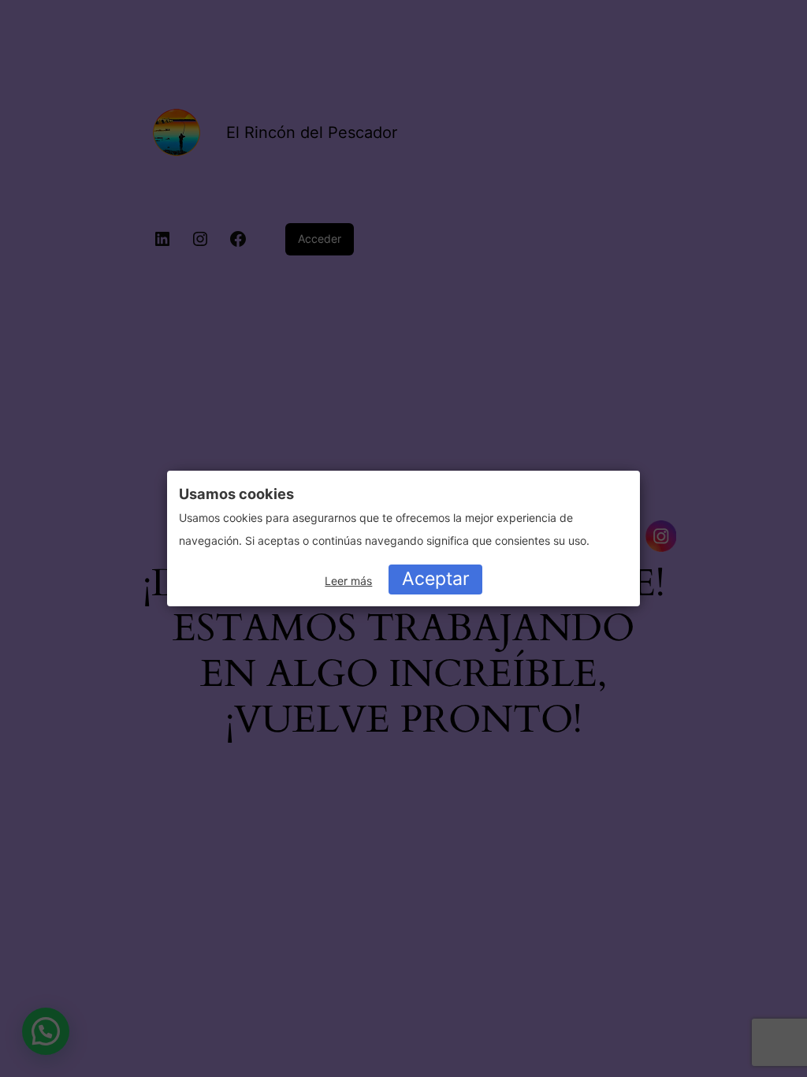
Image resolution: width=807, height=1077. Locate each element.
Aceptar (436, 579)
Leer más (348, 580)
